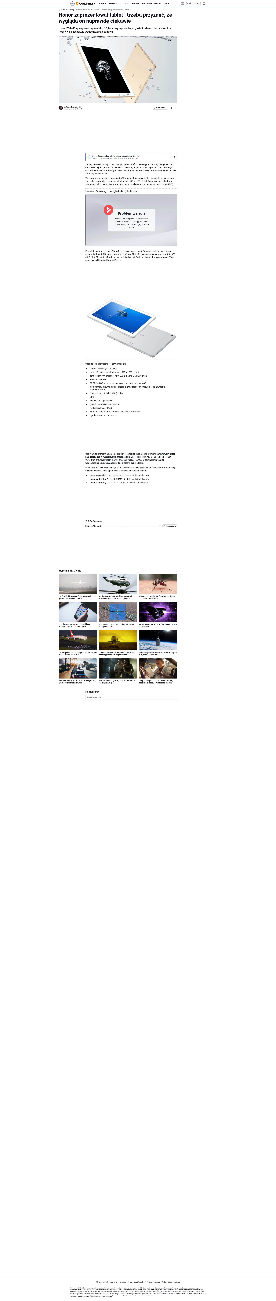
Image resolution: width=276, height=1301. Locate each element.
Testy (126, 3)
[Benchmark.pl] (87, 4)
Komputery (113, 3)
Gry (165, 3)
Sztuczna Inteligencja (151, 3)
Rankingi (135, 3)
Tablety (89, 164)
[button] (188, 3)
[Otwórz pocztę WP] (182, 3)
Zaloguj (196, 3)
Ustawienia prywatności (170, 1282)
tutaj (110, 1296)
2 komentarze (161, 108)
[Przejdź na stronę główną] (72, 5)
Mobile (101, 3)
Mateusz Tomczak (71, 107)
